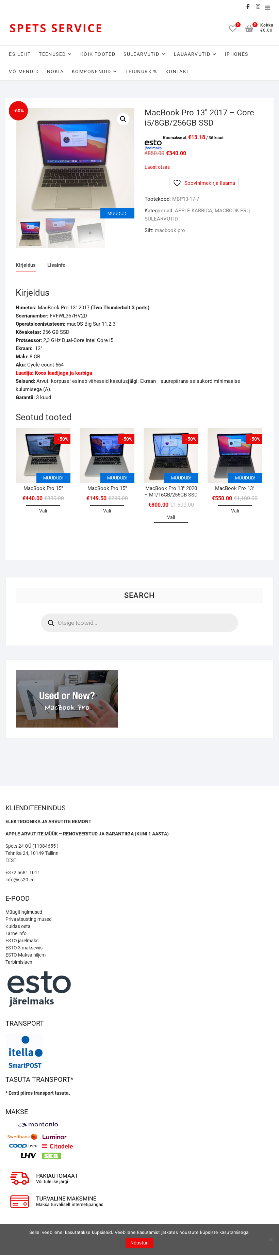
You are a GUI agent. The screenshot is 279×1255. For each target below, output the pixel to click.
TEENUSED (52, 54)
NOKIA (55, 71)
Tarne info (16, 933)
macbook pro (170, 230)
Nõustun (139, 1242)
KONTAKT (177, 71)
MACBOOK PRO (232, 211)
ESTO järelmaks (21, 940)
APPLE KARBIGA (193, 211)
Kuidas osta (18, 926)
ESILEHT (20, 54)
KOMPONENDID (91, 71)
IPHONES (236, 54)
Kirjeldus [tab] (26, 265)
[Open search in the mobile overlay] (139, 622)
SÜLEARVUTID (141, 54)
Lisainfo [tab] (56, 265)
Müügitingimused (23, 912)
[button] (123, 119)
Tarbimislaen (18, 962)
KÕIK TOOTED (97, 54)
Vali (43, 511)
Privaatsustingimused (28, 919)
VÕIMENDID (24, 71)
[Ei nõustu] (270, 1239)
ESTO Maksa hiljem (25, 955)
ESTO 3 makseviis (24, 947)
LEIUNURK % (141, 71)
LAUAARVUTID (192, 54)
